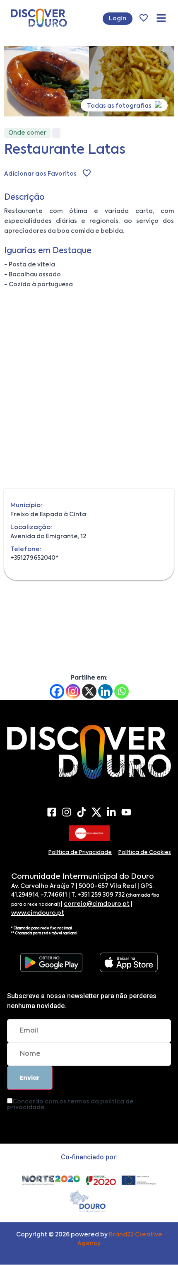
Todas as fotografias (120, 106)
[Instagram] (73, 691)
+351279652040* (34, 558)
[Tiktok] (82, 812)
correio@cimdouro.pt (97, 904)
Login (117, 19)
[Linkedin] (105, 691)
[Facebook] (57, 691)
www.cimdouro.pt (37, 913)
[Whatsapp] (121, 691)
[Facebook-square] (52, 812)
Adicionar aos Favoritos (40, 174)
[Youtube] (126, 812)
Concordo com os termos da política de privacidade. (70, 1104)
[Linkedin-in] (111, 812)
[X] (89, 691)
